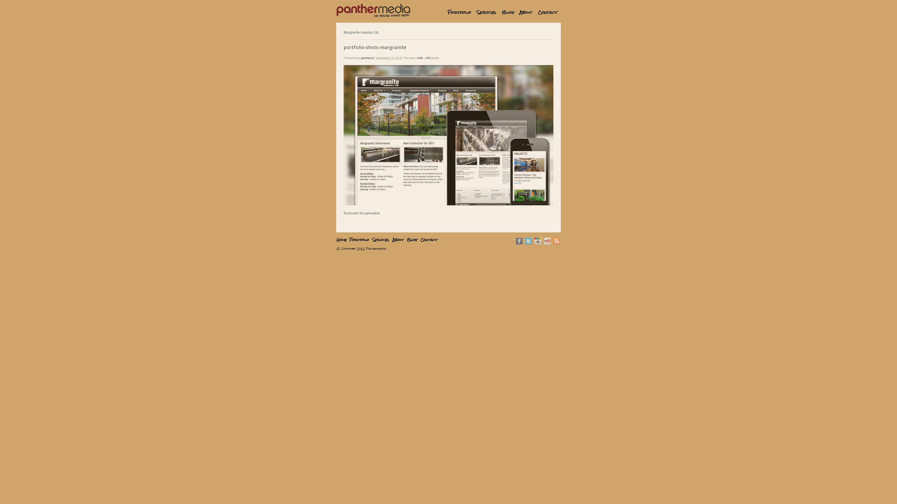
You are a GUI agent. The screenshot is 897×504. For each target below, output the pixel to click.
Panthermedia (376, 249)
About (526, 12)
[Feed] (556, 243)
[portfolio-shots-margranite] (449, 204)
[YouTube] (547, 243)
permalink (372, 213)
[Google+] (538, 243)
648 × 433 (424, 58)
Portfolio (459, 12)
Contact (548, 12)
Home (442, 12)
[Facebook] (519, 243)
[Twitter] (528, 243)
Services (486, 12)
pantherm (367, 58)
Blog (508, 12)
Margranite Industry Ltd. (361, 32)
